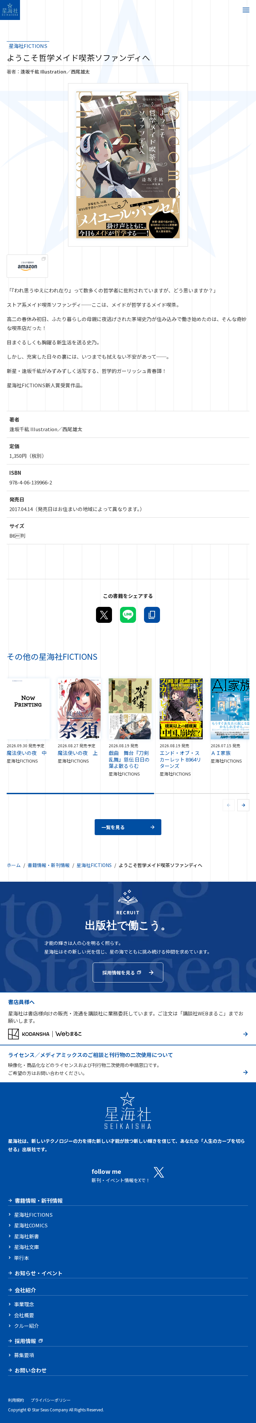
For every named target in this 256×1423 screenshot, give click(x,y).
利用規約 (16, 1400)
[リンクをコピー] (152, 615)
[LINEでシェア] (128, 615)
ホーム (14, 865)
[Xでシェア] (104, 615)
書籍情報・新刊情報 (49, 865)
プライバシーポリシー (51, 1400)
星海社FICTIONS (28, 45)
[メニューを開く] (246, 10)
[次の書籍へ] (243, 805)
